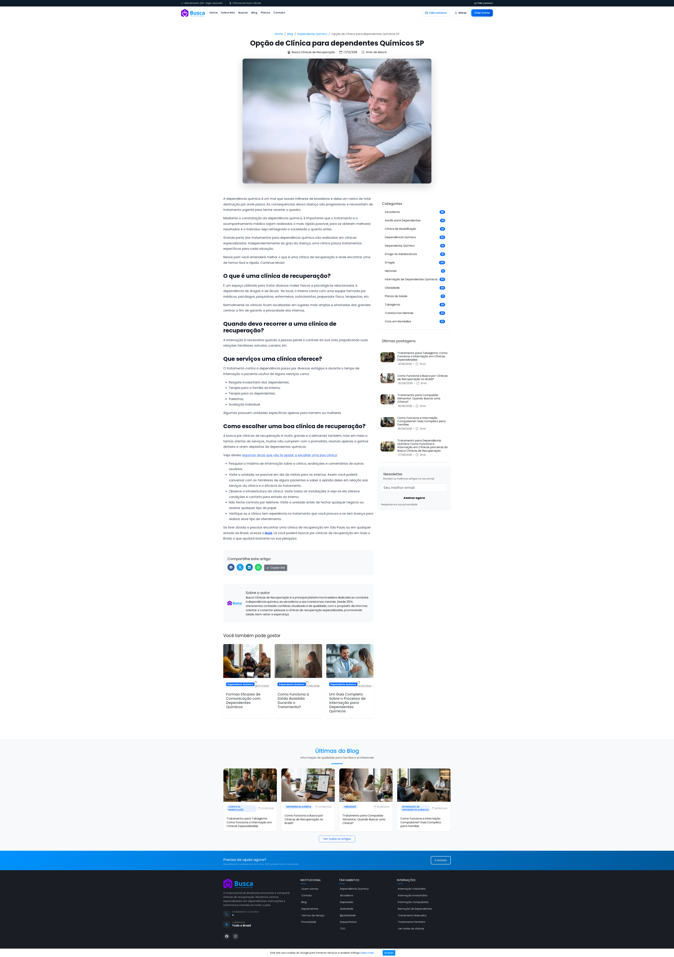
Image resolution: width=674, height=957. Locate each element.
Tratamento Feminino (411, 922)
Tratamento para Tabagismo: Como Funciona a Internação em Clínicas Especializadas (249, 822)
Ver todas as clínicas (411, 928)
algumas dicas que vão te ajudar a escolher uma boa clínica (289, 455)
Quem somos (309, 889)
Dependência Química (298, 806)
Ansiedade (346, 909)
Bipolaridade (348, 915)
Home (214, 12)
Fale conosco (485, 3)
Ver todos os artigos (337, 839)
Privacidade (308, 922)
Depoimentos (309, 909)
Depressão (346, 902)
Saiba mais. (367, 953)
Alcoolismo (346, 895)
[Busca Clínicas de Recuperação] (193, 13)
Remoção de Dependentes (415, 909)
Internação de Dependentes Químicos (415, 808)
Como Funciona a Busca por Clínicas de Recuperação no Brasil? (304, 819)
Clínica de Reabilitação (236, 808)
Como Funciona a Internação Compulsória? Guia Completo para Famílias (420, 822)
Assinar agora (414, 498)
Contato (279, 12)
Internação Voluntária (411, 889)
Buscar (243, 12)
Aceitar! (389, 953)
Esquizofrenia (348, 922)
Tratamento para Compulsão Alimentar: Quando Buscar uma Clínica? (363, 819)
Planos (265, 12)
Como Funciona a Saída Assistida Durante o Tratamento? (293, 700)
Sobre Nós (228, 12)
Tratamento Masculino (412, 915)
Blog (254, 12)
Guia (268, 533)
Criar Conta (482, 13)
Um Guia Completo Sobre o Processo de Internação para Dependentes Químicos (347, 703)
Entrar (463, 13)
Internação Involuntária (412, 895)
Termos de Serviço (313, 915)
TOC (343, 928)
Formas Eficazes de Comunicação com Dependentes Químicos (243, 700)
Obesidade (350, 806)
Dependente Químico (312, 34)
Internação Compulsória (413, 902)
